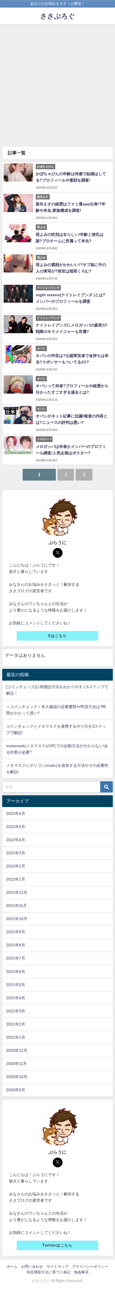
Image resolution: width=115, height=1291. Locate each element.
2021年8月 (15, 945)
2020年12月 (16, 1050)
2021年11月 (16, 905)
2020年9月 (15, 1090)
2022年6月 (15, 813)
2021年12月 (16, 892)
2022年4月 (15, 840)
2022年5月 (15, 827)
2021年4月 (15, 998)
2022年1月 (15, 879)
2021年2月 (15, 1024)
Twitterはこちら (57, 1245)
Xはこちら (57, 636)
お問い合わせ (32, 1266)
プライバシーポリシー (90, 1266)
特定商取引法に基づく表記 (48, 1272)
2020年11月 (16, 1064)
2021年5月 (15, 985)
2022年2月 (15, 866)
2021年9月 (15, 932)
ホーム (12, 1266)
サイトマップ (57, 1266)
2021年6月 (15, 971)
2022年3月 (15, 853)
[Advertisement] (57, 84)
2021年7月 (15, 958)
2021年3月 (15, 1011)
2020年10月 (16, 1077)
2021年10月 (16, 919)
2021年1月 (15, 1037)
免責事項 (81, 1272)
